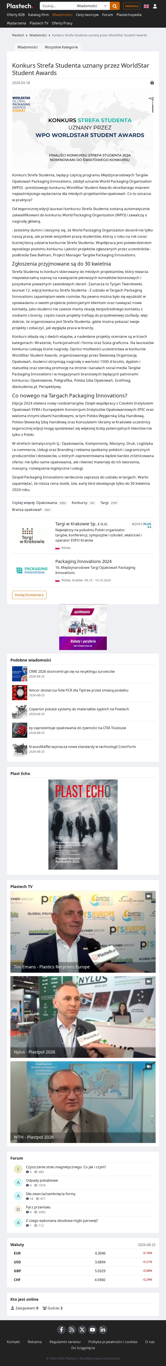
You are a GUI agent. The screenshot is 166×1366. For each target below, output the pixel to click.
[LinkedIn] (103, 1329)
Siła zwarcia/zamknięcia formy (50, 1193)
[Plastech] (20, 5)
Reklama (131, 6)
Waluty (17, 1244)
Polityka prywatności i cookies (112, 1341)
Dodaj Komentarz (29, 595)
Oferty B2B (16, 14)
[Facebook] (61, 1329)
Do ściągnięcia (83, 1347)
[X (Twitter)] (82, 1329)
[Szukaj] (115, 6)
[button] (155, 6)
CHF (17, 1279)
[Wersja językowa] (146, 6)
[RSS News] (71, 1329)
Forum (107, 14)
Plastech (18, 35)
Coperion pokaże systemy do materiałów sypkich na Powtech (79, 709)
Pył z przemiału (38, 1207)
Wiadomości (62, 14)
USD (17, 1262)
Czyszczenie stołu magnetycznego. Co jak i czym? (66, 1167)
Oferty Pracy (62, 23)
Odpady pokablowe (42, 1180)
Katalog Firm (38, 14)
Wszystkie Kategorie (61, 47)
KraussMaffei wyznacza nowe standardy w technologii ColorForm (82, 746)
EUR (17, 1253)
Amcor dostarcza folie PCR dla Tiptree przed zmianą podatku (78, 690)
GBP (17, 1271)
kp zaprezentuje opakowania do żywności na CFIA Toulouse (77, 727)
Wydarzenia (16, 23)
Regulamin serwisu (65, 1341)
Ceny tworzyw (87, 14)
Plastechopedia (129, 14)
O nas (150, 1341)
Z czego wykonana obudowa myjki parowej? (62, 1220)
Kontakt (13, 1341)
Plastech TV (39, 23)
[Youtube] (92, 1329)
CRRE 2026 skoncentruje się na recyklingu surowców (72, 671)
